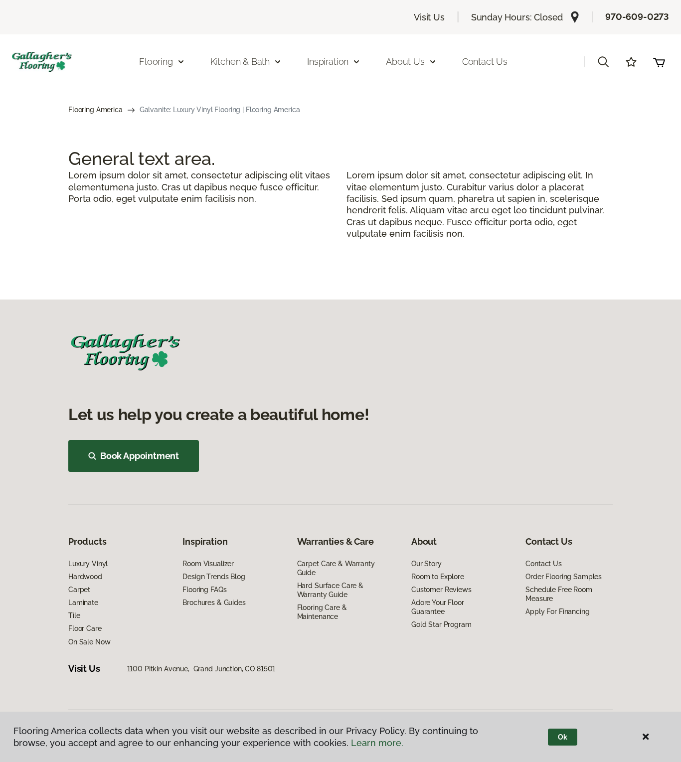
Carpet (79, 590)
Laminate (83, 603)
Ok (562, 737)
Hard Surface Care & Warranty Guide (330, 590)
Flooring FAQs (204, 590)
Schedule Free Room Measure (558, 594)
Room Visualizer (208, 564)
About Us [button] (405, 61)
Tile (74, 615)
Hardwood (85, 577)
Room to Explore (437, 577)
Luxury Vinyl (88, 564)
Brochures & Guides (213, 603)
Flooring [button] (156, 61)
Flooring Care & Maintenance (322, 612)
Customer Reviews (441, 590)
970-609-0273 (637, 16)
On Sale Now (89, 642)
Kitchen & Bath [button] (240, 61)
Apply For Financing (557, 611)
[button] (603, 62)
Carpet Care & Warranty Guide (336, 568)
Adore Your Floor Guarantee (437, 607)
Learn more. (377, 743)
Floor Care (85, 628)
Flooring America (95, 110)
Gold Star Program (441, 624)
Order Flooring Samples (563, 577)
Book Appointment (139, 456)
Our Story (426, 564)
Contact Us (485, 61)
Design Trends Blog (213, 577)
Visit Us (429, 17)
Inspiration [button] (327, 61)
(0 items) (659, 62)
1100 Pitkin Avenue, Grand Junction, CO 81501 (201, 669)
